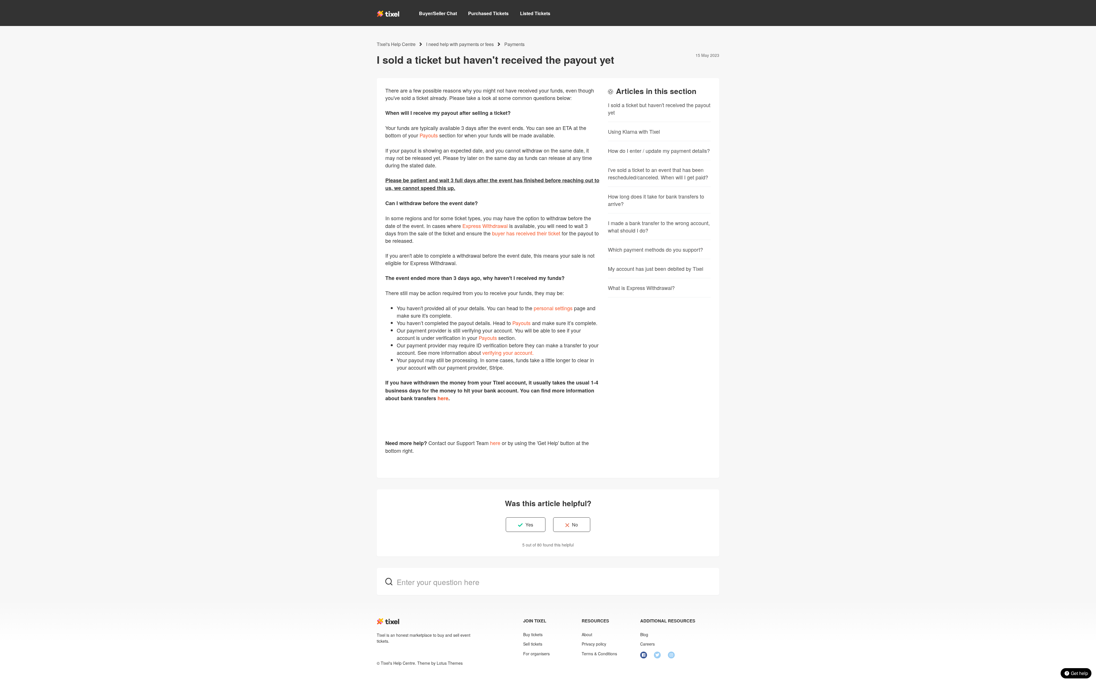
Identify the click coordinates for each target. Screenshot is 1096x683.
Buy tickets (533, 634)
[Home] (388, 13)
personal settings (553, 308)
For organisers (536, 653)
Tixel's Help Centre (396, 44)
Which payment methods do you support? (655, 249)
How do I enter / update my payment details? (659, 150)
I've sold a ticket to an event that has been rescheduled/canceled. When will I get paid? (658, 173)
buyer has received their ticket (526, 233)
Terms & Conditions (599, 653)
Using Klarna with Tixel (634, 131)
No (575, 524)
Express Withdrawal (485, 225)
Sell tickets (532, 644)
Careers (647, 644)
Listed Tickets (535, 13)
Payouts (429, 135)
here (495, 442)
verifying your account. (508, 352)
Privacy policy (594, 644)
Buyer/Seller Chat (438, 13)
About (587, 634)
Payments (514, 44)
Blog (644, 634)
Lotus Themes (450, 663)
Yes (529, 524)
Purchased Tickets (488, 13)
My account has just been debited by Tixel (655, 268)
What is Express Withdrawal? (641, 287)
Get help (1079, 673)
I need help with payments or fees (460, 44)
